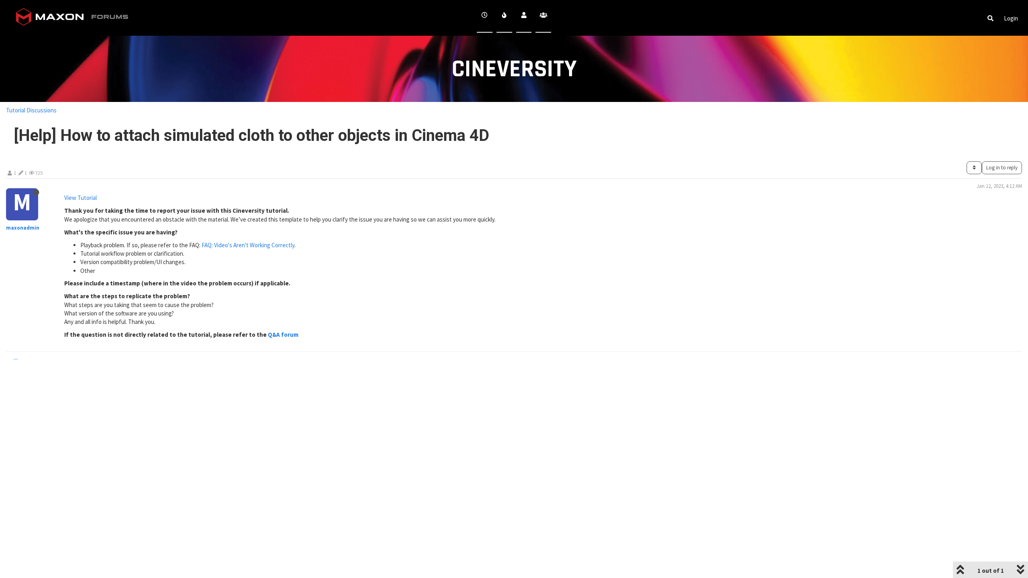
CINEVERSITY (514, 69)
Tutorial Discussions (31, 110)
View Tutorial (80, 197)
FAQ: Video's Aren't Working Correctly (248, 245)
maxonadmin (22, 227)
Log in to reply (1002, 167)
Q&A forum (283, 334)
